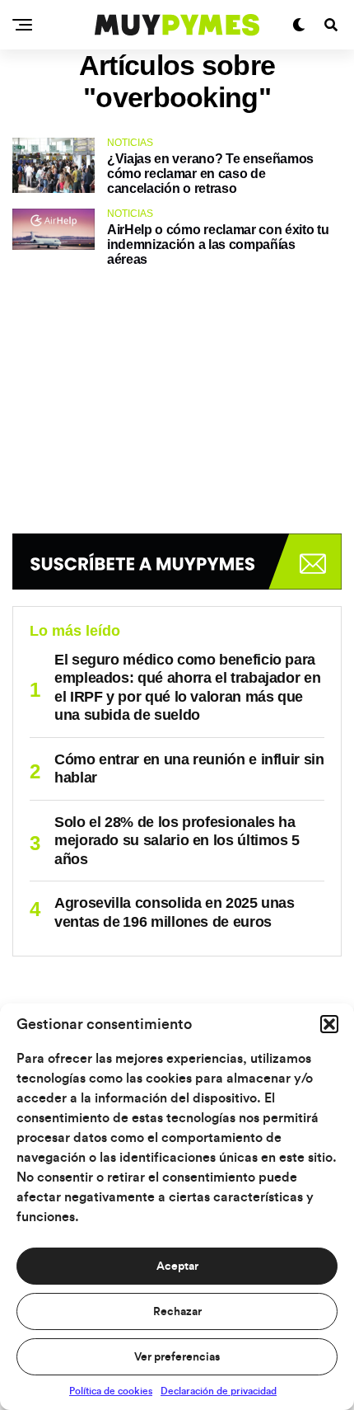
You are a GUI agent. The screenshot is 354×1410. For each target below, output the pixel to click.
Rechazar (177, 1312)
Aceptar (177, 1266)
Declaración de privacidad (219, 1391)
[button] (329, 1024)
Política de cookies (110, 1391)
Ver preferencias (177, 1357)
